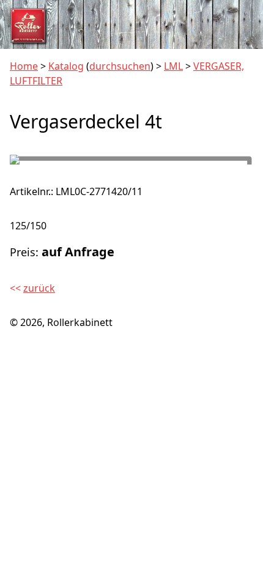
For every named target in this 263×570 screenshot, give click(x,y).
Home (24, 66)
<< (32, 288)
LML (173, 66)
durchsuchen (119, 66)
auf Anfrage (78, 251)
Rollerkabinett (80, 322)
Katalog (66, 66)
